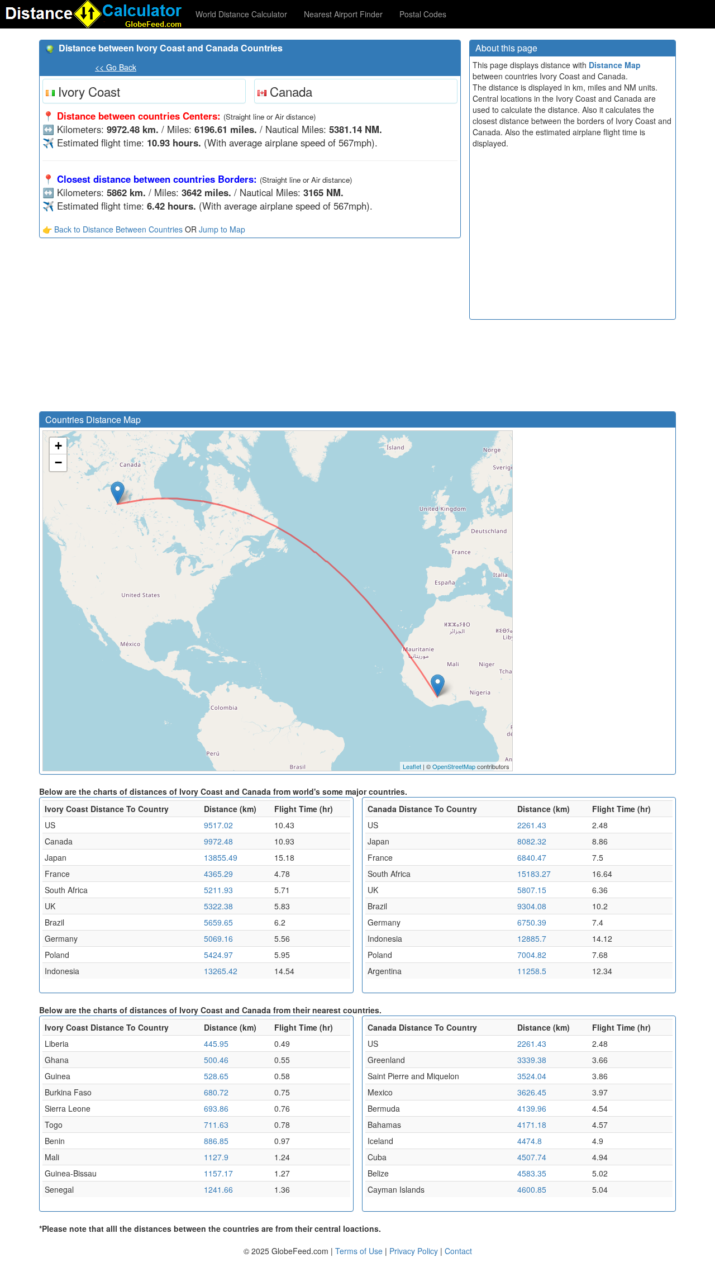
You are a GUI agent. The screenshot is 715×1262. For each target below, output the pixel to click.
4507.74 (531, 1157)
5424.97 (218, 954)
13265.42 (220, 970)
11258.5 (531, 970)
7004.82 (531, 954)
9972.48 (218, 841)
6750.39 (531, 922)
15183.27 (534, 873)
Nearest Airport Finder (343, 14)
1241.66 (218, 1189)
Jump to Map (222, 229)
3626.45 (531, 1092)
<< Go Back (115, 67)
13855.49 (220, 857)
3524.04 (531, 1075)
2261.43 (531, 825)
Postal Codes (422, 14)
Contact (458, 1250)
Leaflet (412, 766)
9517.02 (218, 825)
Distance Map (615, 64)
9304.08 (531, 906)
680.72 (216, 1092)
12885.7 (531, 938)
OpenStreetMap (453, 766)
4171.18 (531, 1124)
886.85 (216, 1140)
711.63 (216, 1124)
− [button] (58, 462)
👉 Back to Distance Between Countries (112, 229)
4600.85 (531, 1189)
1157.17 (218, 1173)
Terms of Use (360, 1250)
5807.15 (531, 889)
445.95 (216, 1043)
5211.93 (218, 889)
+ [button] (58, 446)
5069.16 (218, 938)
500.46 (216, 1059)
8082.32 (531, 841)
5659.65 (218, 922)
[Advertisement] (250, 327)
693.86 (216, 1108)
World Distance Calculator (241, 14)
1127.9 (216, 1157)
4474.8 (529, 1140)
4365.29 (218, 873)
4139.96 (531, 1108)
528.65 (216, 1075)
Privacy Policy (414, 1250)
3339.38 (531, 1059)
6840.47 (531, 857)
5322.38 (218, 906)
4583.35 (531, 1173)
